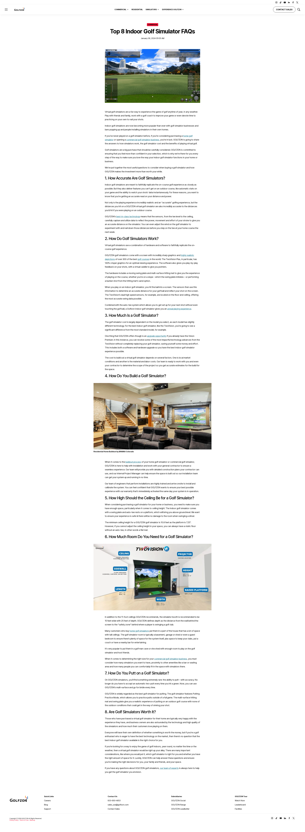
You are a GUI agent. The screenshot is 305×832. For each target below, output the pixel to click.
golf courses (143, 259)
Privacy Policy (14, 820)
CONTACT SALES (284, 9)
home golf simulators (139, 631)
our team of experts (169, 768)
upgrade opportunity (156, 336)
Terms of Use (24, 820)
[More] (128, 9)
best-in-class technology (128, 216)
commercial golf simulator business (142, 139)
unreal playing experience (179, 309)
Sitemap (32, 820)
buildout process (133, 462)
